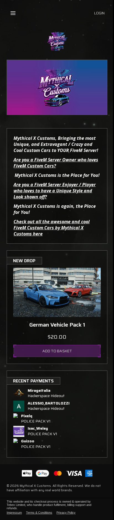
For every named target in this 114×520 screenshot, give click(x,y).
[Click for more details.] (57, 292)
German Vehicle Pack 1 (57, 324)
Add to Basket (57, 351)
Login (99, 13)
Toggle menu (13, 13)
